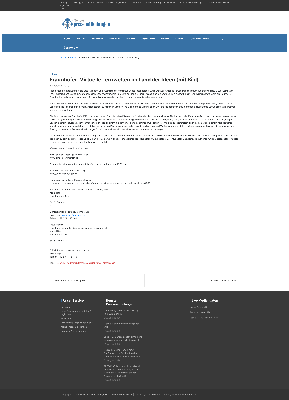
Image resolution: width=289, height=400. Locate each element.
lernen (81, 263)
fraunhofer (72, 263)
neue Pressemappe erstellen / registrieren (107, 2)
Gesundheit (148, 38)
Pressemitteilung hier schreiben (160, 2)
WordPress (190, 394)
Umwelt (180, 38)
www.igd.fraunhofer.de (73, 215)
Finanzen (97, 38)
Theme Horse (153, 394)
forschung (61, 263)
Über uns (69, 47)
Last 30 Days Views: (200, 317)
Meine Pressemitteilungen (191, 2)
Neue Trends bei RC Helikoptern (69, 280)
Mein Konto (136, 2)
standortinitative (93, 263)
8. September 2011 (59, 85)
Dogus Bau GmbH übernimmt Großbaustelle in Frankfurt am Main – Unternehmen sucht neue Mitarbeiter (122, 353)
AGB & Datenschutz (122, 394)
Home (67, 38)
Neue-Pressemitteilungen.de (94, 394)
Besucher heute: (198, 312)
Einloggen (78, 2)
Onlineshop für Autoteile (223, 280)
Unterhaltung (200, 38)
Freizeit (81, 38)
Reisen (165, 38)
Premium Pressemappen (218, 2)
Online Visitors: (197, 307)
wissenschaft (109, 263)
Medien (130, 38)
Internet (114, 38)
